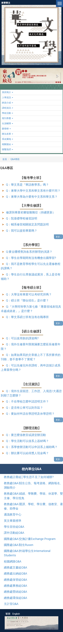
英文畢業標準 (12, 520)
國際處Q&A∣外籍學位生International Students (27, 553)
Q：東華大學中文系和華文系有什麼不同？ (33, 190)
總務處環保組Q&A (15, 598)
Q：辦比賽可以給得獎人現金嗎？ (27, 453)
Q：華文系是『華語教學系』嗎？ (27, 184)
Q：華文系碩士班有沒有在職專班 (27, 317)
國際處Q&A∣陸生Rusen (18, 545)
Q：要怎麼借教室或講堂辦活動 (26, 435)
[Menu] (59, 3)
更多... (58, 237)
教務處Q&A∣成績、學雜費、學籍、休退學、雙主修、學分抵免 (33, 496)
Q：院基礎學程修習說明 (21, 218)
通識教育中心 (12, 514)
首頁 (4, 159)
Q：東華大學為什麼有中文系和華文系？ (32, 196)
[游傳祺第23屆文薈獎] (31, 76)
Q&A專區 (15, 159)
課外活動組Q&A (14, 532)
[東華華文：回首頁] (31, 35)
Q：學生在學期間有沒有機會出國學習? (31, 258)
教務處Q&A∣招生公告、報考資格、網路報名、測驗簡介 (33, 485)
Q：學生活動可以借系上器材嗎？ (27, 441)
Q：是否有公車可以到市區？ (24, 407)
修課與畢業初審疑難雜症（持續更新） (30, 212)
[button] (5, 76)
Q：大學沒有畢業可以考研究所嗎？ (29, 294)
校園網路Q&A (12, 561)
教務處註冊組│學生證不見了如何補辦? (29, 477)
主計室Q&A (11, 604)
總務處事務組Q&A (15, 585)
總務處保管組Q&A (15, 579)
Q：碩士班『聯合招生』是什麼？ (27, 300)
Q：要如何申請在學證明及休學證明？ (30, 413)
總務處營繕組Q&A (15, 591)
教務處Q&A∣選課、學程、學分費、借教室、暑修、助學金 (33, 506)
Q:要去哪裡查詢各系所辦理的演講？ (29, 251)
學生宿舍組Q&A (14, 526)
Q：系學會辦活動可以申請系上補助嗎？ (32, 447)
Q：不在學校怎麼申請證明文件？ (27, 401)
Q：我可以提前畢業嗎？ (21, 230)
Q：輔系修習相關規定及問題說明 (27, 224)
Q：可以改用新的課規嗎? (22, 338)
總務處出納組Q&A (15, 573)
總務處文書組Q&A (15, 567)
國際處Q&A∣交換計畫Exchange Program (30, 539)
